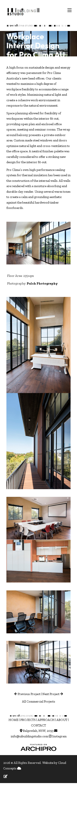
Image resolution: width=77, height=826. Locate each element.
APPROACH (46, 720)
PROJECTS (28, 720)
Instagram (59, 736)
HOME (13, 720)
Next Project (51, 694)
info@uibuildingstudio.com (29, 736)
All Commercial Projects (38, 701)
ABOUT (61, 720)
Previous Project (28, 694)
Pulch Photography (42, 283)
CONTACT (38, 725)
